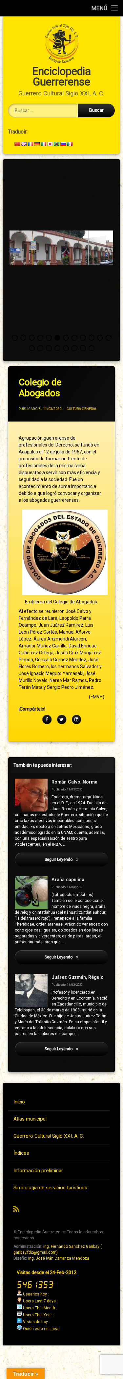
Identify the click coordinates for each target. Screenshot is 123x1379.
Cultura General (82, 409)
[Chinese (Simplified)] (17, 144)
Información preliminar (38, 1170)
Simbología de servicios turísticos (50, 1188)
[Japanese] (50, 144)
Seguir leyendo (76, 859)
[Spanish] (69, 144)
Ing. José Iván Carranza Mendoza (58, 1258)
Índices (21, 1153)
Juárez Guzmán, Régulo (77, 977)
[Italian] (43, 144)
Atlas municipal (30, 1119)
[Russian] (63, 144)
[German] (37, 144)
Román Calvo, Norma (74, 782)
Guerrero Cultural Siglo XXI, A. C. (48, 1136)
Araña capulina (67, 880)
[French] (30, 144)
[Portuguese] (56, 144)
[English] (24, 144)
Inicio (19, 1102)
